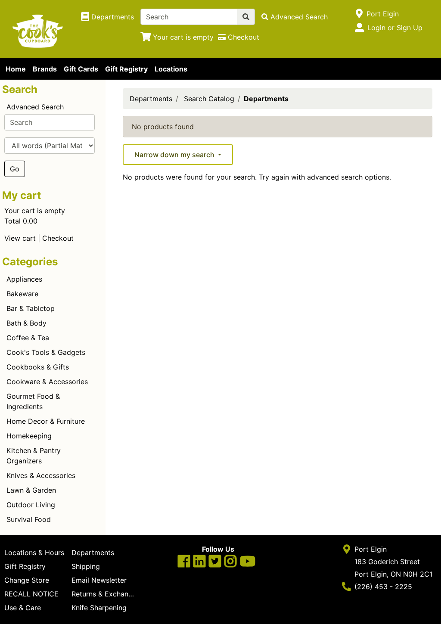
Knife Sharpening (99, 607)
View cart (20, 238)
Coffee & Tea (27, 337)
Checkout (58, 238)
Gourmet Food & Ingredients (33, 401)
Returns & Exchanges (105, 594)
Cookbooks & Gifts (37, 367)
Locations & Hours (34, 552)
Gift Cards (81, 69)
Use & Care (22, 607)
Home (16, 69)
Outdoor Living (30, 504)
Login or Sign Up (394, 27)
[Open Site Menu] (359, 13)
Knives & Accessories (40, 475)
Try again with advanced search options (324, 177)
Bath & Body (26, 323)
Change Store (26, 580)
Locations (171, 69)
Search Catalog (209, 98)
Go (14, 169)
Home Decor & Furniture (45, 421)
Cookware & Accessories (47, 381)
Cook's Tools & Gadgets (45, 352)
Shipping (85, 566)
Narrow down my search (175, 154)
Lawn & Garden (31, 490)
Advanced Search (35, 106)
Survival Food (28, 519)
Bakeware (22, 293)
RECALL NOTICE (31, 594)
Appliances (24, 279)
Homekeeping (29, 436)
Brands (45, 69)
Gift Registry (126, 69)
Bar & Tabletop (30, 308)
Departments (151, 98)
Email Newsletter (99, 580)
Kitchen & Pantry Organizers (33, 455)
